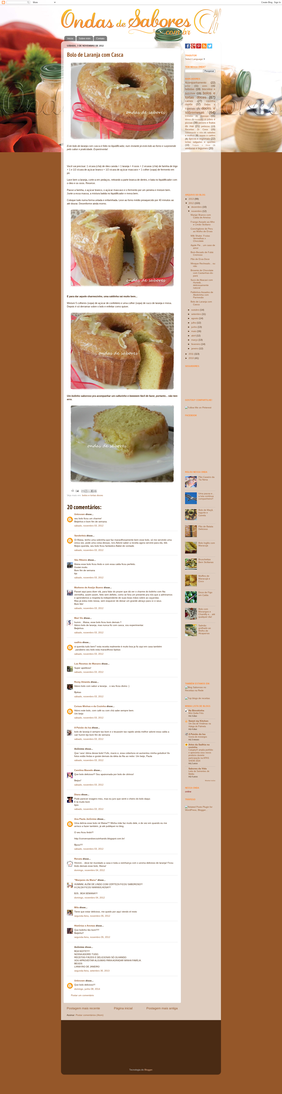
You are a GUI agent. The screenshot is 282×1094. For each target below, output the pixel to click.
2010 (192, 358)
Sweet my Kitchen (198, 721)
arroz (187, 86)
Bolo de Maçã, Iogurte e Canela (205, 512)
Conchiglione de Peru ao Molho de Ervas (202, 230)
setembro (196, 314)
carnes (189, 101)
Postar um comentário (82, 995)
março (194, 340)
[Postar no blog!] (86, 491)
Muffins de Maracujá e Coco (204, 578)
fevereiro (196, 344)
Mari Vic (79, 618)
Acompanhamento (195, 82)
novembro (196, 211)
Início (70, 38)
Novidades (199, 120)
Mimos (188, 119)
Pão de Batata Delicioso (205, 527)
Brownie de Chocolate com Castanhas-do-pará (202, 273)
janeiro (195, 348)
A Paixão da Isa (82, 727)
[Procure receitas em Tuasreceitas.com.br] (197, 698)
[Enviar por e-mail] (83, 491)
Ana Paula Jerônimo (85, 819)
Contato (100, 38)
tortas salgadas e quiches (200, 142)
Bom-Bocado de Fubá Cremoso (202, 253)
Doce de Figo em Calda (205, 593)
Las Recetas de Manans (87, 664)
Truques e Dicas (201, 145)
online (188, 791)
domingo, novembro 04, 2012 (89, 870)
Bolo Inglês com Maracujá (206, 544)
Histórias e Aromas (84, 926)
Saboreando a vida (194, 132)
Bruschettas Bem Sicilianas (205, 560)
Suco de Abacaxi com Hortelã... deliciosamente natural (202, 284)
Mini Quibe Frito (196, 713)
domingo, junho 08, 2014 (87, 989)
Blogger (148, 1070)
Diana (77, 794)
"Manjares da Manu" (85, 880)
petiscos (205, 126)
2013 (192, 199)
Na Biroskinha (196, 710)
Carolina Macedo (83, 770)
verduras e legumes (196, 148)
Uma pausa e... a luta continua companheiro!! (206, 496)
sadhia (78, 642)
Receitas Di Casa (196, 129)
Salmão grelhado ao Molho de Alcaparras (204, 629)
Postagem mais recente (83, 1008)
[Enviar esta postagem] (77, 491)
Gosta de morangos (197, 737)
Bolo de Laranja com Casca (95, 54)
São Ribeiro (80, 560)
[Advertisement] (201, 171)
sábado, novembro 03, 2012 (88, 525)
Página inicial (123, 1008)
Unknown (79, 514)
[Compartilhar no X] (89, 491)
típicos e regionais (199, 138)
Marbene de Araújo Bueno (88, 587)
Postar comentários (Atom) (89, 1015)
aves (204, 86)
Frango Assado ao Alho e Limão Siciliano (203, 223)
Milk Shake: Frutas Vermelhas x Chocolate (200, 238)
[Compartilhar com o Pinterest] (95, 491)
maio (194, 331)
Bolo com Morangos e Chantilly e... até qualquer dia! (206, 613)
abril (193, 335)
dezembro (196, 207)
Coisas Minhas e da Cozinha (90, 706)
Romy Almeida (82, 682)
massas (204, 116)
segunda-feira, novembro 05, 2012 (92, 916)
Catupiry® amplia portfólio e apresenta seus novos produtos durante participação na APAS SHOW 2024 (200, 755)
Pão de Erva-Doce (200, 259)
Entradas (189, 116)
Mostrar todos (210, 780)
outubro (195, 310)
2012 (192, 203)
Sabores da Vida (197, 768)
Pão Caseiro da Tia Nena (206, 478)
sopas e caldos (207, 135)
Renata (78, 859)
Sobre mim (85, 38)
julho (194, 323)
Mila (76, 907)
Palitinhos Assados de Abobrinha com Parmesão (202, 295)
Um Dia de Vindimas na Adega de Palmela (199, 725)
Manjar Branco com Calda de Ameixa (201, 216)
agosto (195, 318)
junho (194, 327)
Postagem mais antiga (162, 1008)
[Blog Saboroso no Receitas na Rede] (200, 690)
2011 (191, 354)
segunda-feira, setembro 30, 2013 (92, 971)
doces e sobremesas (200, 110)
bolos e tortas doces (92, 495)
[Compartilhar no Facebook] (92, 491)
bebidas (189, 89)
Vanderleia (80, 535)
